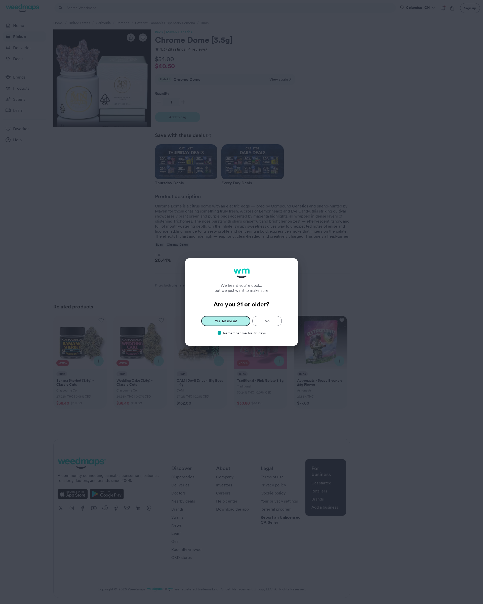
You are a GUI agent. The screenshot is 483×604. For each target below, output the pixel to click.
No (267, 321)
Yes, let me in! (226, 321)
